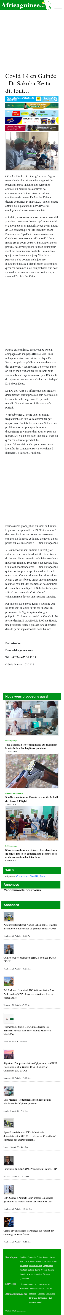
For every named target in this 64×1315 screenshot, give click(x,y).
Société (23, 1257)
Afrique (31, 1261)
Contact (41, 1294)
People (51, 1270)
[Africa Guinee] (25, 5)
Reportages (48, 1266)
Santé (42, 876)
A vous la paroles (34, 1274)
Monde (38, 1261)
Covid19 (34, 876)
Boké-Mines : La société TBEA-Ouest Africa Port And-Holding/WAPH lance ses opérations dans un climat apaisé (29, 994)
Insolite (23, 1274)
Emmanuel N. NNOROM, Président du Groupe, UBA (30, 1168)
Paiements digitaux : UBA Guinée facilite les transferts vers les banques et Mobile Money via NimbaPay (27, 1030)
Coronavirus (22, 876)
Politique (23, 1261)
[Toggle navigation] (58, 5)
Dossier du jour (35, 1266)
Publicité (32, 1294)
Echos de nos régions (46, 1257)
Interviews (46, 1261)
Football (23, 1270)
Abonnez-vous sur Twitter (41, 1288)
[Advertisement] (32, 34)
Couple (44, 1270)
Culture (31, 1270)
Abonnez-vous (27, 1284)
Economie (32, 1257)
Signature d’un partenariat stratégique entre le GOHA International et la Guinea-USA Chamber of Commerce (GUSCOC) (30, 1066)
